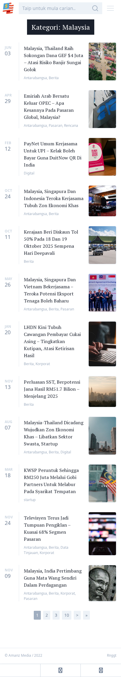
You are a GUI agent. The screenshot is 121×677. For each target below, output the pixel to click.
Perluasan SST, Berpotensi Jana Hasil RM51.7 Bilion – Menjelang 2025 (52, 389)
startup (30, 499)
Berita (54, 77)
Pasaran (55, 125)
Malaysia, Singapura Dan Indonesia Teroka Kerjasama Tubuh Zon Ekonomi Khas (53, 198)
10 (66, 615)
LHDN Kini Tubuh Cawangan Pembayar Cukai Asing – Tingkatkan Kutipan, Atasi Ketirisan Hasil (52, 341)
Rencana (71, 125)
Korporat (43, 363)
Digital (29, 173)
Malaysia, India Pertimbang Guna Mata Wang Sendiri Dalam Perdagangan (53, 578)
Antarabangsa (35, 77)
